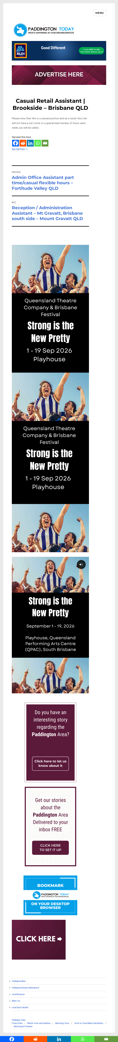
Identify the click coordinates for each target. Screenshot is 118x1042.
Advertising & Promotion (23, 1026)
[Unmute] (73, 690)
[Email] (45, 143)
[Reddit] (23, 143)
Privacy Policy (17, 1023)
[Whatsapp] (37, 143)
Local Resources (18, 994)
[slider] (47, 690)
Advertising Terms (62, 1023)
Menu (99, 12)
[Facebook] (15, 143)
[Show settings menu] (79, 690)
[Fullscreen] (86, 690)
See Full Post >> (20, 149)
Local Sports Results (20, 1007)
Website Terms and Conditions (39, 1023)
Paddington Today (18, 1019)
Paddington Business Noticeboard (25, 987)
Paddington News (19, 981)
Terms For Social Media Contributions (88, 1023)
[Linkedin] (30, 143)
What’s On (16, 1000)
